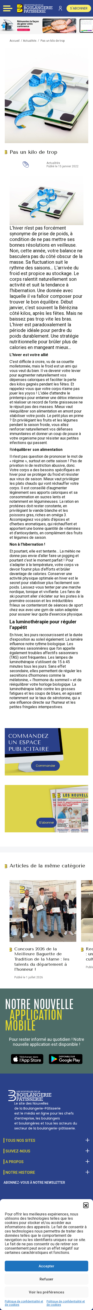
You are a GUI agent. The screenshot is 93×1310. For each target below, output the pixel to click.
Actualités (29, 40)
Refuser (46, 1279)
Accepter (46, 1266)
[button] (85, 1205)
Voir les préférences (46, 1292)
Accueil (15, 40)
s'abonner (79, 8)
